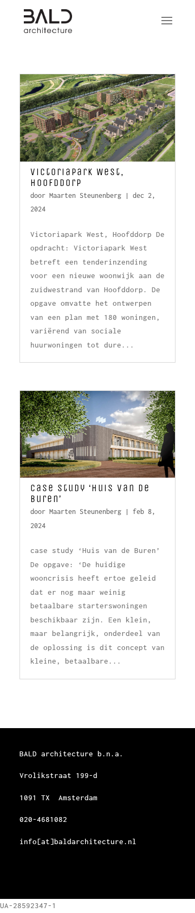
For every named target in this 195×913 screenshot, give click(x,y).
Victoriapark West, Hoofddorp (77, 177)
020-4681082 (43, 819)
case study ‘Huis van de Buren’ (90, 493)
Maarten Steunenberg (85, 195)
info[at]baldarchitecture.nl (78, 841)
